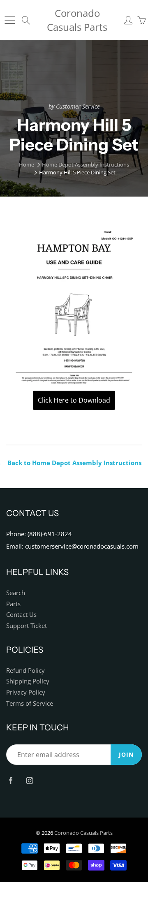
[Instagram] (29, 780)
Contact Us (21, 615)
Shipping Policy (27, 681)
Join (126, 754)
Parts (13, 604)
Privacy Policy (25, 692)
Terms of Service (29, 703)
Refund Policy (25, 670)
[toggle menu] (9, 20)
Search (15, 593)
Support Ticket (26, 626)
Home (26, 164)
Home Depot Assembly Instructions (85, 164)
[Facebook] (10, 780)
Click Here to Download (74, 400)
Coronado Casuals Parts (77, 20)
